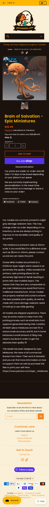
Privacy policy (23, 495)
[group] (24, 105)
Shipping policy (24, 497)
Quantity (9, 142)
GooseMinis (18, 493)
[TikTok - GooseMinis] (26, 52)
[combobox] (24, 36)
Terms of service (37, 495)
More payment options (24, 167)
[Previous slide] (18, 105)
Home (10, 49)
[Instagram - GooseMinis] (22, 52)
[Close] (41, 36)
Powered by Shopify (33, 493)
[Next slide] (31, 105)
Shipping (8, 130)
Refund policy (10, 495)
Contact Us (24, 454)
